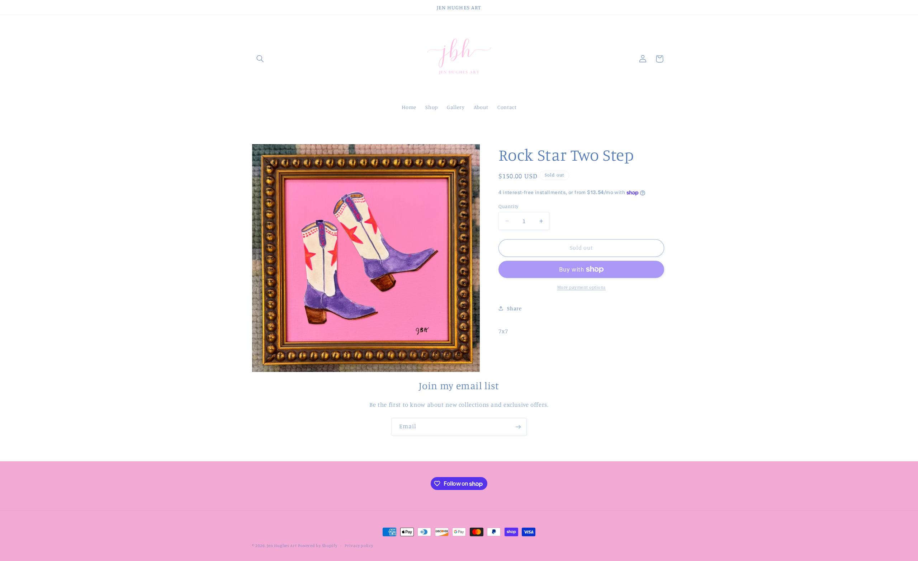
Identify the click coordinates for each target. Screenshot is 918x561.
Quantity (508, 206)
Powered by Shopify (317, 545)
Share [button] (514, 308)
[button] (260, 59)
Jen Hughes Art (282, 545)
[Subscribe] (518, 426)
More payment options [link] (581, 287)
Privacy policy (359, 545)
